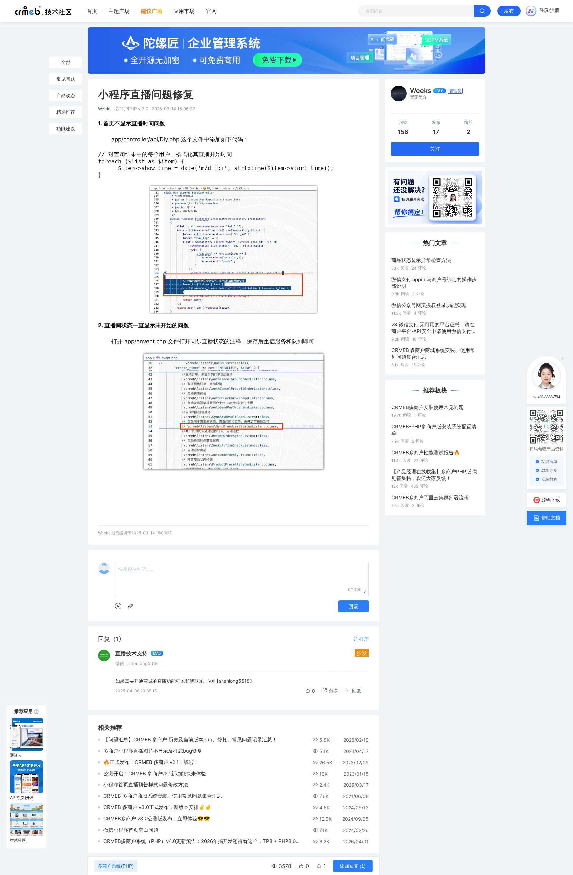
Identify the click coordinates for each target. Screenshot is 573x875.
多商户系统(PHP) (116, 866)
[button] (361, 639)
